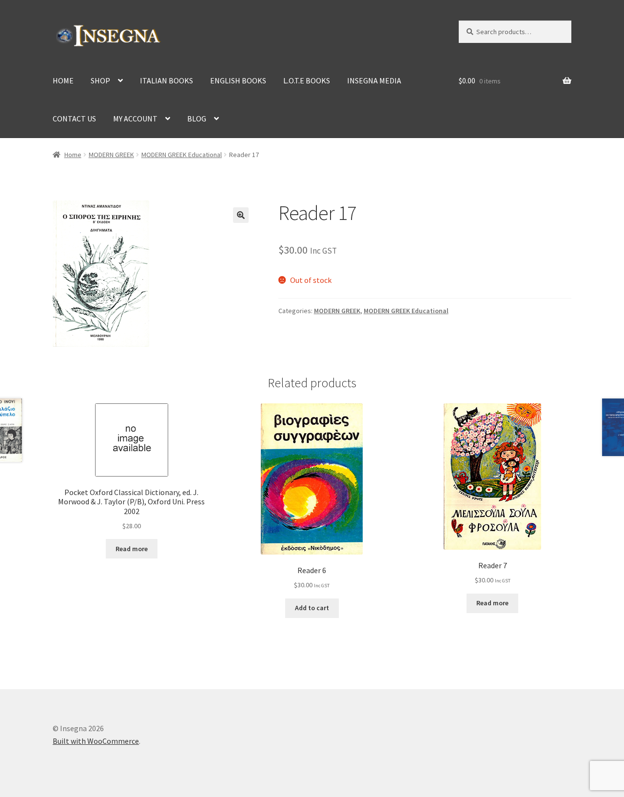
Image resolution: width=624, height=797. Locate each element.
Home (72, 154)
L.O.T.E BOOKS (306, 80)
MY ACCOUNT (135, 118)
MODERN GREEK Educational (181, 154)
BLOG (196, 118)
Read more (132, 548)
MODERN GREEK (111, 154)
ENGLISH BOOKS (238, 80)
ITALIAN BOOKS (166, 80)
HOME (63, 80)
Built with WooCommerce (96, 741)
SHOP (100, 80)
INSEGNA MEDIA (374, 80)
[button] (241, 215)
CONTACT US (74, 118)
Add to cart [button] (312, 607)
